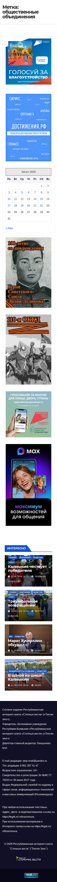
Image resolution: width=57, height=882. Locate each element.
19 (22, 205)
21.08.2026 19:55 (20, 576)
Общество (38, 557)
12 (22, 199)
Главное (13, 557)
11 (15, 199)
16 (48, 199)
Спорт (11, 562)
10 (9, 199)
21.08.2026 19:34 (20, 611)
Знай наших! (25, 557)
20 (28, 205)
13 (28, 199)
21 (35, 205)
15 (41, 199)
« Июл (9, 228)
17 (9, 205)
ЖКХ (10, 636)
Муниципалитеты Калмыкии (21, 671)
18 (15, 205)
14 (35, 199)
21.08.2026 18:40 (20, 685)
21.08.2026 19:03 (20, 651)
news (37, 651)
